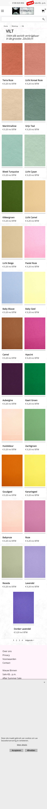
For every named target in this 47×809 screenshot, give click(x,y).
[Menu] (2, 11)
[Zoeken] (43, 19)
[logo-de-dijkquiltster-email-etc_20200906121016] (23, 11)
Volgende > (29, 640)
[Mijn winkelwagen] (43, 10)
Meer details (22, 745)
